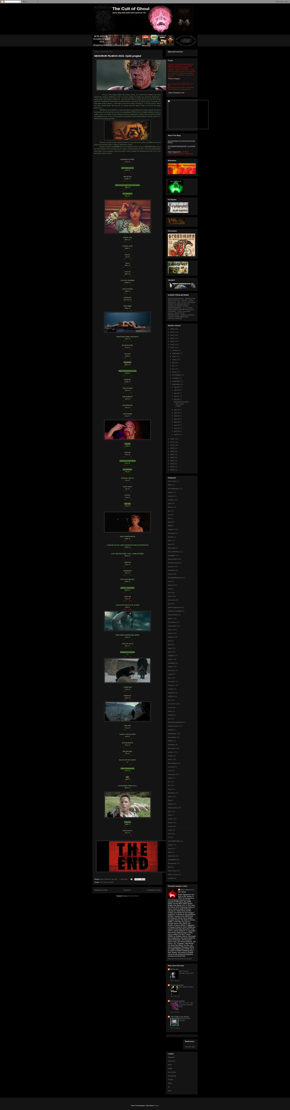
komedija (171, 663)
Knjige (170, 1068)
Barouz (170, 507)
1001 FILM (172, 481)
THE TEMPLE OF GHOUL (179, 1017)
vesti (169, 848)
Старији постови (154, 890)
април (174, 359)
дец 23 (177, 425)
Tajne (170, 815)
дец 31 (177, 434)
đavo (169, 540)
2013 (172, 341)
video (170, 852)
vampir (170, 845)
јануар (175, 350)
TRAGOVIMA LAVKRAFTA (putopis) (180, 309)
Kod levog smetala (177, 1001)
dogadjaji (171, 555)
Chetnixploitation (177, 985)
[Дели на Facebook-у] (142, 879)
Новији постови (100, 890)
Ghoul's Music (173, 615)
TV (169, 837)
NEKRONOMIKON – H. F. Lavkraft (180, 308)
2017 (172, 442)
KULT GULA (181, 302)
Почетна (127, 890)
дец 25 (177, 428)
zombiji (170, 878)
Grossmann (172, 622)
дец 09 (177, 399)
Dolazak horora (173, 563)
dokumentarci (173, 559)
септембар (176, 375)
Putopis (170, 1079)
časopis (170, 529)
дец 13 (177, 413)
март (174, 356)
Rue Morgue (172, 763)
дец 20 (177, 422)
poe (169, 719)
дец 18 (177, 419)
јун (173, 366)
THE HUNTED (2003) (186, 987)
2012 (172, 338)
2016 (172, 439)
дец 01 (177, 387)
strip (169, 811)
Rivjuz (170, 1083)
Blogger (156, 1105)
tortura (170, 826)
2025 (172, 467)
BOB (169, 526)
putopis (170, 752)
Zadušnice (171, 856)
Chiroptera (171, 533)
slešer (170, 796)
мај (173, 362)
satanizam (171, 774)
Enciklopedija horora (175, 578)
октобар (175, 378)
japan (170, 652)
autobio (170, 500)
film (101, 882)
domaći (170, 566)
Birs (169, 518)
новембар (176, 381)
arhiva (170, 492)
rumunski (171, 767)
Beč (169, 511)
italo (169, 644)
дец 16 (177, 416)
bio (169, 515)
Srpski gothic (172, 808)
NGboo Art (174, 969)
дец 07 (177, 396)
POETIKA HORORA (175, 318)
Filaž (169, 589)
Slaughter (171, 793)
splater (170, 804)
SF (169, 785)
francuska (171, 600)
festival (170, 585)
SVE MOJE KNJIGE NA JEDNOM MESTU (181, 303)
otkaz (170, 711)
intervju (170, 637)
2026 (172, 470)
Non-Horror (172, 1072)
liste (104, 882)
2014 (172, 344)
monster (171, 685)
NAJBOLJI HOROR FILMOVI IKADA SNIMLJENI (181, 316)
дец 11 (177, 410)
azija (169, 503)
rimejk (170, 756)
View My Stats (190, 1047)
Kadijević (171, 655)
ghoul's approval (174, 607)
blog (169, 522)
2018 (172, 445)
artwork (170, 496)
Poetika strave (173, 726)
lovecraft (171, 681)
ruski (169, 771)
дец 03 (177, 390)
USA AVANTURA (174, 841)
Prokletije (171, 745)
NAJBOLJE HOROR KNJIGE (178, 306)
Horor (170, 1065)
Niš (169, 700)
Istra (169, 641)
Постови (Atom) (133, 896)
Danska (170, 537)
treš (169, 834)
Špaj (169, 800)
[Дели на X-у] (140, 879)
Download (171, 1061)
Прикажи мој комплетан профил (180, 959)
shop (169, 789)
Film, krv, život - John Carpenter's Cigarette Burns (186, 1005)
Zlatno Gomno (173, 874)
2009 (172, 329)
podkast (171, 715)
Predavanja (172, 1076)
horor (170, 630)
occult (170, 707)
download (171, 570)
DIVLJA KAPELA (174, 552)
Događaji (171, 1057)
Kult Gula (171, 670)
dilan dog (171, 548)
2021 (172, 454)
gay (169, 604)
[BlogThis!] (138, 879)
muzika (170, 689)
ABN (169, 485)
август (174, 372)
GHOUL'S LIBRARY (175, 611)
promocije (171, 748)
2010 (172, 332)
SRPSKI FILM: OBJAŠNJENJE (176, 314)
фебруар (175, 353)
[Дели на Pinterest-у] (144, 879)
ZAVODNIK (172, 860)
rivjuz (170, 759)
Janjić (170, 648)
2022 (172, 457)
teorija (170, 819)
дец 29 (177, 431)
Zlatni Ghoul (172, 871)
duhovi (170, 574)
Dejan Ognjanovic (187, 890)
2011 (172, 335)
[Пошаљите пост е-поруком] (131, 879)
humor (170, 633)
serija (170, 778)
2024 (172, 464)
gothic (170, 618)
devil (169, 544)
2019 (172, 448)
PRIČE (170, 741)
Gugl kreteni (172, 626)
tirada (170, 822)
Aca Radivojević (173, 488)
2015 (172, 347)
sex (169, 782)
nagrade (171, 693)
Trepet (170, 830)
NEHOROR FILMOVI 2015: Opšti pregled (117, 56)
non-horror (110, 882)
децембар (176, 384)
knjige (170, 659)
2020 (172, 451)
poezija (170, 730)
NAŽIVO (171, 696)
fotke (169, 596)
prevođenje (172, 737)
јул (173, 369)
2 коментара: (123, 879)
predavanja (172, 733)
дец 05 (177, 393)
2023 (172, 461)
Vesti (169, 1091)
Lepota (170, 674)
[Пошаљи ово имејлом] (135, 879)
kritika (170, 667)
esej (169, 581)
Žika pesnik (172, 863)
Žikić (169, 867)
